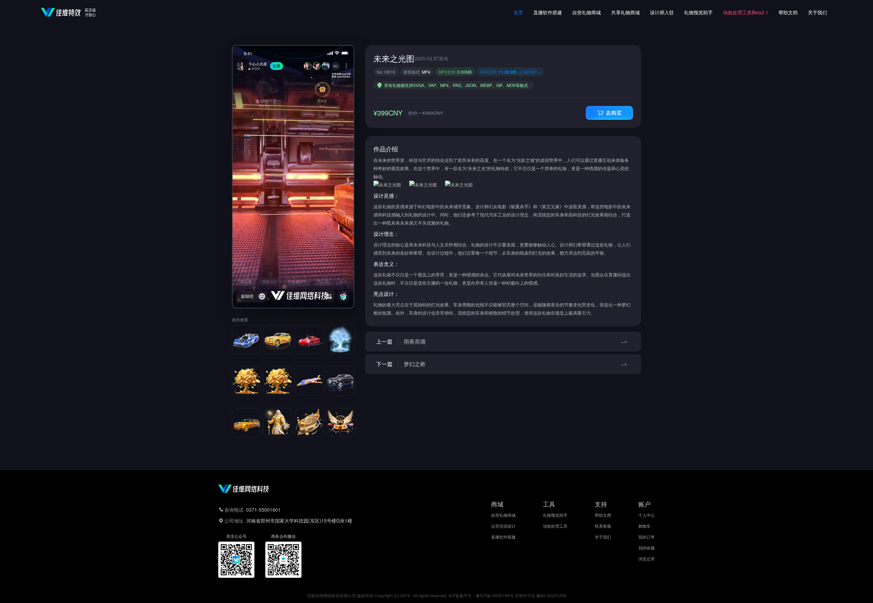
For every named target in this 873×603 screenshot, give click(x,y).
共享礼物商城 (625, 12)
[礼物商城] (609, 113)
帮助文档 (788, 12)
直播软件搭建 (547, 12)
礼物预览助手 (698, 12)
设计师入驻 (662, 12)
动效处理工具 (555, 526)
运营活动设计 (503, 526)
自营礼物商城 (586, 12)
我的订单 (646, 537)
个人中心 (646, 515)
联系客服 (603, 526)
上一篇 (401, 341)
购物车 (644, 526)
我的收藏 (646, 548)
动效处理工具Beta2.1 (745, 12)
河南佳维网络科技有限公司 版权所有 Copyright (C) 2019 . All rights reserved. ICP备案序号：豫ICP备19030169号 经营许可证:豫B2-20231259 (436, 595)
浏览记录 (646, 558)
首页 (518, 12)
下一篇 (401, 364)
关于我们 (817, 12)
